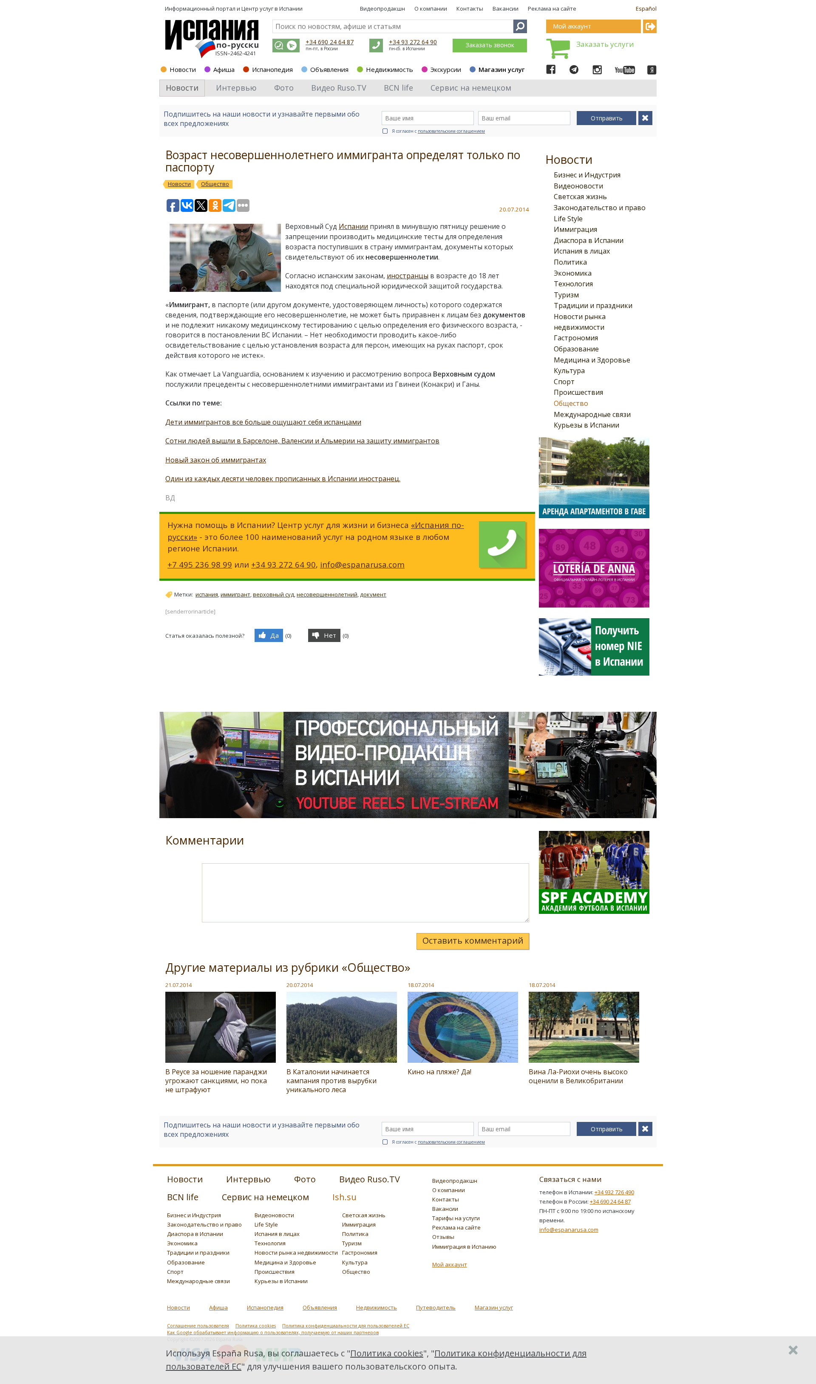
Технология (573, 283)
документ (373, 594)
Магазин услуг (502, 69)
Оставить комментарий (472, 940)
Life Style (568, 218)
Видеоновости (578, 186)
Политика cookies (255, 1326)
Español (646, 8)
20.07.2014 (299, 985)
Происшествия (578, 392)
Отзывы (443, 1237)
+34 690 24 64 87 (330, 42)
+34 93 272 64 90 (413, 42)
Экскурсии (446, 69)
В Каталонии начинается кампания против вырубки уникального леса (331, 1080)
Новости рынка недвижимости (296, 1252)
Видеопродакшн (382, 8)
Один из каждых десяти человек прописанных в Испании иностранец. (282, 478)
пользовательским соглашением (451, 131)
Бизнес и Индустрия (587, 175)
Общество (571, 403)
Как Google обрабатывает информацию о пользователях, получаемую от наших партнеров (273, 1332)
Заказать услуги (605, 44)
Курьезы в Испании (586, 425)
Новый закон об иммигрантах (215, 460)
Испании (353, 226)
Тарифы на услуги (456, 1218)
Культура (569, 370)
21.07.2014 (178, 985)
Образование (576, 349)
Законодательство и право (600, 207)
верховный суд (273, 594)
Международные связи (592, 414)
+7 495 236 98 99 (199, 564)
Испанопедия (272, 69)
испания (207, 594)
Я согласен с (438, 131)
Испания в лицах (582, 251)
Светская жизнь (580, 196)
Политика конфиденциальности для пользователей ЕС (345, 1326)
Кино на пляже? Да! (439, 1071)
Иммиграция (575, 229)
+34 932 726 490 (614, 1192)
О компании (430, 8)
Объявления (329, 69)
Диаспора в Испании (588, 240)
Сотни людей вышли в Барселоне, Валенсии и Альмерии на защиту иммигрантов (302, 440)
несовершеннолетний (327, 594)
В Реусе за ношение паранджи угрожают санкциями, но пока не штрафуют (216, 1080)
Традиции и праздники (593, 305)
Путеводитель (436, 1307)
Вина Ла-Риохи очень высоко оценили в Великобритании (578, 1076)
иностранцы (407, 275)
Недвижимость (389, 69)
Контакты (469, 8)
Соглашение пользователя (198, 1326)
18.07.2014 (421, 985)
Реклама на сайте (552, 8)
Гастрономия (576, 337)
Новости (183, 69)
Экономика (573, 273)
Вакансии (505, 8)
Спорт (564, 381)
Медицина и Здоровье (592, 360)
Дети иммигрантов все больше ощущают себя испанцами (263, 422)
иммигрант (235, 594)
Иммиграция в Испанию (464, 1246)
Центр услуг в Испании (272, 8)
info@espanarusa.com (362, 564)
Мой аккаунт (449, 1264)
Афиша (224, 69)
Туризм (566, 295)
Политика (570, 262)
